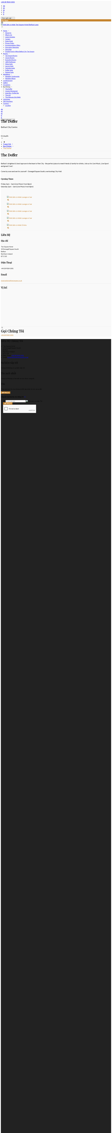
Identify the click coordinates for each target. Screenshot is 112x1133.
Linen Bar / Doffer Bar (12, 93)
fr (3, 12)
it (3, 14)
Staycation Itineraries (12, 47)
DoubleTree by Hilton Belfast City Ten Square (19, 51)
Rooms (5, 53)
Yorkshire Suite (10, 68)
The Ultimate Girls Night (13, 97)
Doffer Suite (9, 70)
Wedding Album (10, 78)
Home (5, 31)
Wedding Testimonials (12, 76)
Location (8, 105)
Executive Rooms (10, 60)
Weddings (6, 74)
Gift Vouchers (8, 101)
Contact (6, 103)
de (4, 6)
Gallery (5, 83)
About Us (8, 33)
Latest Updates (10, 37)
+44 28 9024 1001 (8, 2)
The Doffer (8, 89)
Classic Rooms (9, 58)
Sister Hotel (9, 41)
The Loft (8, 95)
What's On (8, 35)
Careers (7, 39)
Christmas (6, 99)
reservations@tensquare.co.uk (11, 281)
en (4, 8)
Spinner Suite (9, 72)
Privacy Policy (9, 43)
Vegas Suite (9, 64)
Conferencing (7, 80)
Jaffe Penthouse (10, 62)
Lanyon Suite (9, 66)
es (4, 10)
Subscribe (8, 49)
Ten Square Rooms (11, 56)
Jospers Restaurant (11, 91)
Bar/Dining (7, 146)
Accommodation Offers (12, 45)
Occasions (6, 85)
